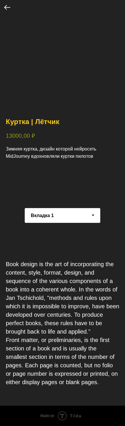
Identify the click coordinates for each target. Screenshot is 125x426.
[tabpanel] (62, 323)
